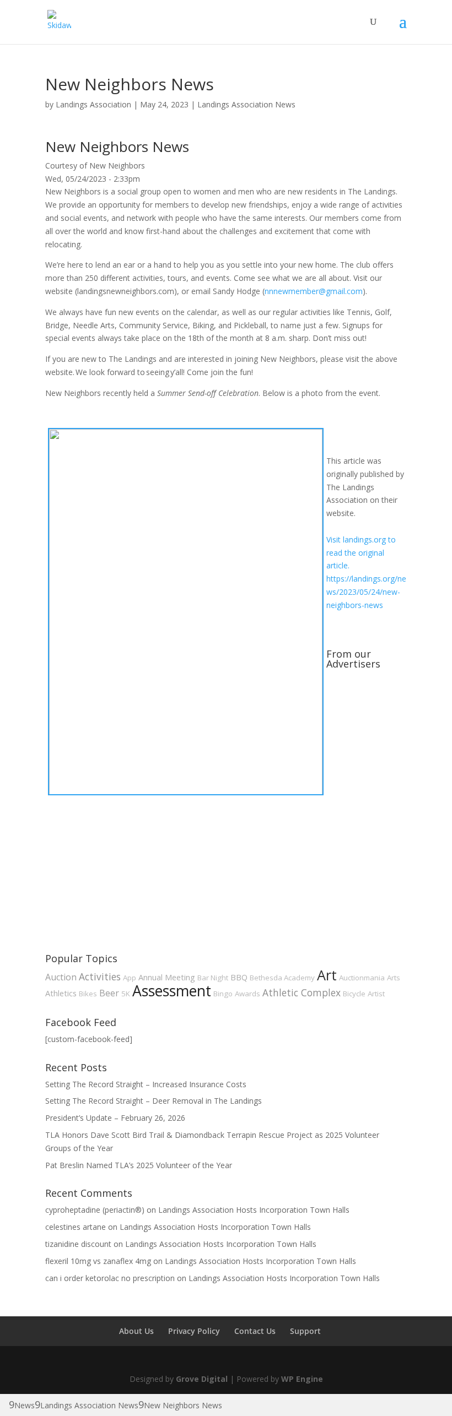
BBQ (238, 977)
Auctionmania (362, 978)
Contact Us (255, 1331)
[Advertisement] (128, 864)
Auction (61, 977)
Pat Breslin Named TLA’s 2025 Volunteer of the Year (138, 1165)
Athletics (61, 993)
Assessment (171, 991)
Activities (100, 976)
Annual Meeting (166, 977)
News (24, 1405)
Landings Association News (246, 104)
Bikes (88, 994)
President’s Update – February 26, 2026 (115, 1118)
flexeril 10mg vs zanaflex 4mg (98, 1261)
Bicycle (354, 994)
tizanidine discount (78, 1244)
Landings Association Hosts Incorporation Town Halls (253, 1210)
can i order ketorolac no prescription (110, 1278)
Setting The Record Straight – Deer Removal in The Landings (153, 1100)
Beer (109, 993)
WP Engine (302, 1379)
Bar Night (212, 978)
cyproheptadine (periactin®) (94, 1210)
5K (125, 994)
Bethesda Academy (282, 978)
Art (327, 974)
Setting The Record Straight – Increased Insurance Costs (145, 1084)
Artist (376, 994)
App (129, 978)
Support (305, 1331)
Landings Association (93, 104)
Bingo (223, 994)
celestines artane (75, 1227)
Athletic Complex (301, 992)
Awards (247, 994)
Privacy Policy (194, 1331)
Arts (393, 978)
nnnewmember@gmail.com (314, 291)
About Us (136, 1331)
